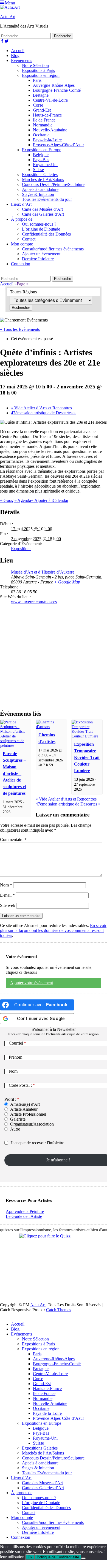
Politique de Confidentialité (58, 1557)
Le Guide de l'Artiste (24, 1216)
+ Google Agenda (15, 500)
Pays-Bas (41, 159)
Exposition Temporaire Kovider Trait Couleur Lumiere (87, 757)
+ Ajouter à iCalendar (49, 500)
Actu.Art (7, 16)
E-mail (7, 895)
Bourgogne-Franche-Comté (57, 90)
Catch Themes (58, 1309)
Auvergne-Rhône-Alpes (54, 85)
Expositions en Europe (41, 149)
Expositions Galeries (40, 174)
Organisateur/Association (32, 1124)
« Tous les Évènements (20, 329)
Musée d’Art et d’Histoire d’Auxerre (42, 572)
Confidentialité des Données (46, 234)
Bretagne (41, 95)
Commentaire (13, 839)
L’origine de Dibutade (41, 229)
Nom (6, 885)
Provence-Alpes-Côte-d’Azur (58, 144)
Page (23, 284)
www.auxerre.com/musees (34, 601)
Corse (38, 105)
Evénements (21, 60)
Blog (15, 55)
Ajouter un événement (41, 254)
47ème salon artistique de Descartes (43, 412)
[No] (83, 1558)
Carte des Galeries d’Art (43, 214)
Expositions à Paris (38, 70)
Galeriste (18, 1119)
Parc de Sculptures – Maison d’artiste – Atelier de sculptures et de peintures (14, 773)
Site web (7, 905)
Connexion (20, 263)
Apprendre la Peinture (25, 1211)
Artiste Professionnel (28, 1114)
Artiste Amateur (24, 1109)
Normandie (42, 125)
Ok (30, 1557)
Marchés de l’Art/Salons (43, 179)
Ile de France (44, 120)
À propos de (21, 219)
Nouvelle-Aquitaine (50, 130)
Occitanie (41, 135)
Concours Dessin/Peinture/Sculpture (53, 184)
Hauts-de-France (47, 115)
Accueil (17, 50)
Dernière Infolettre (38, 258)
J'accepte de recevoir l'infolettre (37, 1142)
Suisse (38, 169)
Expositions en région (41, 75)
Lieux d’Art (21, 204)
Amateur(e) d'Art (25, 1104)
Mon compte (22, 244)
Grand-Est (42, 110)
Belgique (41, 154)
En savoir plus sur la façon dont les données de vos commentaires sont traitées (53, 930)
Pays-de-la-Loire (47, 139)
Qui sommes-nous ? (39, 224)
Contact (28, 239)
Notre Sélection (35, 65)
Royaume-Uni (45, 164)
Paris (37, 80)
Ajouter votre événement (31, 982)
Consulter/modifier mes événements (53, 249)
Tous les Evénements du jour (47, 199)
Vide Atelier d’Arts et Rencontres (41, 407)
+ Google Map (67, 582)
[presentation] (15, 745)
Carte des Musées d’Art (42, 209)
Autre (15, 1129)
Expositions (21, 548)
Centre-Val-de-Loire (50, 100)
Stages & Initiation (38, 194)
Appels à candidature (40, 189)
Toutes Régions (23, 292)
